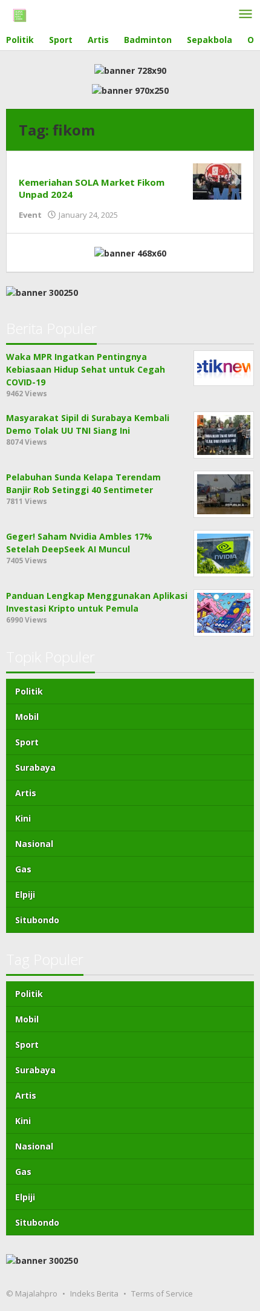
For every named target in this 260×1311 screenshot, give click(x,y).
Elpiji (25, 894)
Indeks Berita (94, 1293)
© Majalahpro (31, 1293)
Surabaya (35, 767)
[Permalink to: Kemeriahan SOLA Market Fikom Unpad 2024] (217, 180)
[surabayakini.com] (19, 14)
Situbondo (37, 920)
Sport (27, 742)
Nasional (34, 843)
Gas (23, 869)
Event (30, 214)
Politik (29, 691)
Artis (25, 793)
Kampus (36, 169)
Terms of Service (162, 1293)
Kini (23, 818)
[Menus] (245, 14)
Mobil (27, 716)
